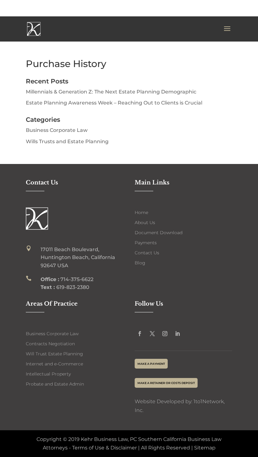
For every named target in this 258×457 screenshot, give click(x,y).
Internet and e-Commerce (54, 364)
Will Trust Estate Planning (54, 354)
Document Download (158, 232)
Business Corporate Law (56, 130)
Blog (140, 263)
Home (141, 212)
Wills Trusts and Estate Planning (67, 141)
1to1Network (209, 401)
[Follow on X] (152, 334)
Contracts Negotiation (50, 344)
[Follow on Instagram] (165, 334)
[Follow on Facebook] (140, 334)
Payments (146, 242)
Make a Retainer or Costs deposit (166, 383)
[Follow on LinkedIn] (177, 334)
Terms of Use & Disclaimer (104, 448)
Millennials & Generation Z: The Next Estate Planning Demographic (111, 92)
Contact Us (147, 253)
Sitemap (205, 448)
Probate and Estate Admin (55, 384)
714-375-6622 (206, 8)
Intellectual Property (48, 374)
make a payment (151, 363)
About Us (145, 222)
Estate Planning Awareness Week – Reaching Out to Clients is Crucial (114, 103)
